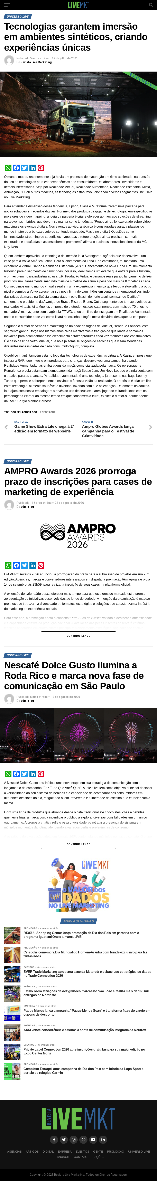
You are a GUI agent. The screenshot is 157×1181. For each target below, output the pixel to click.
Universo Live (139, 1151)
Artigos (32, 1151)
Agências (14, 1151)
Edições (98, 1157)
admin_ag (27, 506)
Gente (98, 1151)
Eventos (82, 1151)
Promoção (115, 1151)
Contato (80, 1157)
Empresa (65, 1151)
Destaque (48, 412)
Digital (48, 1151)
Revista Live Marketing (36, 62)
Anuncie (63, 1157)
